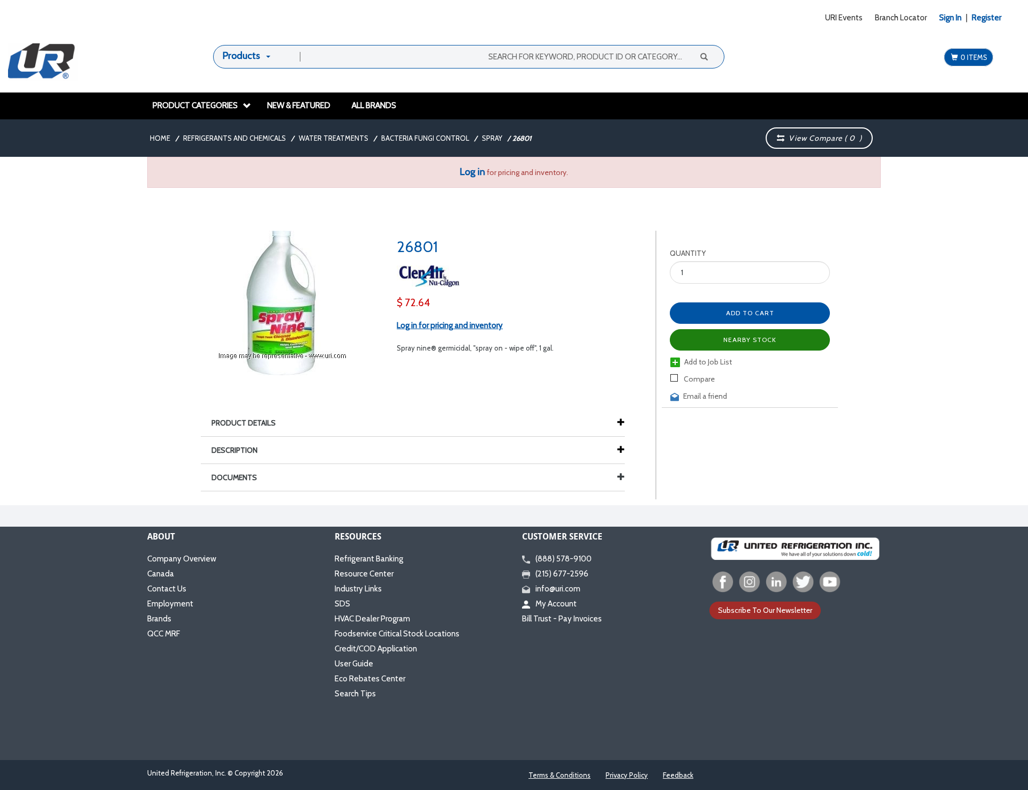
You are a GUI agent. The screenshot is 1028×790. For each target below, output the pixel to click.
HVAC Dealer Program (372, 619)
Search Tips (355, 693)
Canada (160, 574)
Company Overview (181, 559)
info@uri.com (557, 589)
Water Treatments (333, 138)
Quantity (688, 253)
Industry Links (358, 589)
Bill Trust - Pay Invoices (562, 619)
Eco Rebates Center (370, 678)
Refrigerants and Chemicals (234, 138)
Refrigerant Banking (369, 559)
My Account (556, 604)
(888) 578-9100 (563, 559)
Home (160, 138)
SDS (342, 604)
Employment (170, 604)
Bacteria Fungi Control (425, 138)
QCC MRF (163, 634)
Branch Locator (901, 17)
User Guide (354, 664)
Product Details (243, 423)
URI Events (844, 17)
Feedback (678, 775)
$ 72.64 (413, 303)
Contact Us (166, 589)
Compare (698, 379)
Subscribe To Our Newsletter (765, 610)
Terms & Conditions (559, 775)
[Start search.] (703, 56)
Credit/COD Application (376, 649)
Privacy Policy (627, 775)
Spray (492, 138)
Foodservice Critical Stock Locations (397, 634)
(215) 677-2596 (561, 574)
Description (234, 450)
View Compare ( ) (823, 138)
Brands (159, 619)
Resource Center (364, 574)
